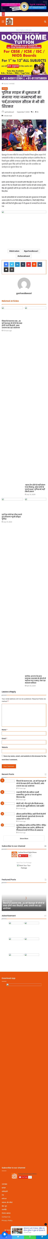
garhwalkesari (9, 112)
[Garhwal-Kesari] (9, 21)
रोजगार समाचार (6, 1213)
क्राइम (4, 1188)
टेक (3, 1195)
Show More (24, 838)
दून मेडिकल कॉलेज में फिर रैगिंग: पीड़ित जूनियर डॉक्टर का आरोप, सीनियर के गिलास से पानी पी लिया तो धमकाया (31, 827)
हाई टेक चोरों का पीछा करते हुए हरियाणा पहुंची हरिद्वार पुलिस (12, 516)
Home (5, 84)
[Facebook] (6, 264)
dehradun (14, 251)
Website (5, 747)
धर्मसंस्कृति (5, 1191)
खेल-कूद (4, 1206)
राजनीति (4, 1209)
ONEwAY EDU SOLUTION (34, 1230)
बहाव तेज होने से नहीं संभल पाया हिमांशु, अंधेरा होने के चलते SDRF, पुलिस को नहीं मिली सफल (35, 488)
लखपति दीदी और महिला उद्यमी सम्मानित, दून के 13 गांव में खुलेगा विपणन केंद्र (29, 794)
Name (4, 730)
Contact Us (6, 1217)
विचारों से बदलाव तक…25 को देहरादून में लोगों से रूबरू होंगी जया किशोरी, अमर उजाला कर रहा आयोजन (12, 324)
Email (4, 738)
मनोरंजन (4, 1199)
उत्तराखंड (11, 84)
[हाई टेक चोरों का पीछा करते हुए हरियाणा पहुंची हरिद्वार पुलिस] (12, 505)
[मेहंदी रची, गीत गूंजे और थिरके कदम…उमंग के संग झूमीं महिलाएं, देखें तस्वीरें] (8, 806)
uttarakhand (24, 256)
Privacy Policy (7, 1220)
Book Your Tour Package (24, 862)
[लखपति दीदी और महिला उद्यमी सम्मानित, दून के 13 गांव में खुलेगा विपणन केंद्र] (8, 795)
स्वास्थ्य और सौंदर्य (7, 1202)
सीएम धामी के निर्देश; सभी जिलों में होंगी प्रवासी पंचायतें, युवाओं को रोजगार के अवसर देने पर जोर (31, 816)
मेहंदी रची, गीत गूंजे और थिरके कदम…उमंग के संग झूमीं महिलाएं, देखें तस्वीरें (30, 804)
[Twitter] (11, 264)
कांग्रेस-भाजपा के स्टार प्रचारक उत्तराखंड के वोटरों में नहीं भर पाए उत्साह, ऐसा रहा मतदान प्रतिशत (35, 679)
